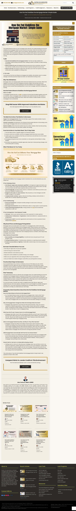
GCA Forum (60, 493)
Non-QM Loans (61, 477)
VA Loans (59, 472)
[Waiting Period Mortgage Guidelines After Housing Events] (55, 109)
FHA (33, 207)
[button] (73, 185)
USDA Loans (60, 473)
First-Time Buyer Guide (43, 491)
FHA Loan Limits (42, 478)
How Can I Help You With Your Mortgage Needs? (62, 55)
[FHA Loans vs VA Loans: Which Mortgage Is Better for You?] (55, 100)
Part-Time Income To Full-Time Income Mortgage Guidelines (41, 415)
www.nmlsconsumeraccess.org (55, 507)
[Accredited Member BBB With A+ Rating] (64, 167)
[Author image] (5, 418)
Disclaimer (52, 504)
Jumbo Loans (60, 480)
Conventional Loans (62, 475)
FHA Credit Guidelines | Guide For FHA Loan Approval (9, 441)
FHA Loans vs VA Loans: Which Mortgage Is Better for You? (28, 486)
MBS (20, 94)
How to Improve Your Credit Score (46, 489)
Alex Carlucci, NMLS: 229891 (25, 382)
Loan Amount (56, 49)
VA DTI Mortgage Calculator (44, 475)
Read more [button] (57, 190)
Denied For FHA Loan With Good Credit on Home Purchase (9, 415)
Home (5, 8)
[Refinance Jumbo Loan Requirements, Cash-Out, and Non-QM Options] (55, 104)
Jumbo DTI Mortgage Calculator (45, 477)
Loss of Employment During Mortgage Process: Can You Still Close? (66, 92)
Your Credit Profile (68, 45)
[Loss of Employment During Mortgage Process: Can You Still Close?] (55, 91)
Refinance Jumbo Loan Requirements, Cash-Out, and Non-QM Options (65, 105)
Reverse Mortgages (62, 482)
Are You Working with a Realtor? (68, 50)
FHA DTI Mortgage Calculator (45, 473)
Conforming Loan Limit (43, 480)
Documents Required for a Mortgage (46, 487)
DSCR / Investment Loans (63, 478)
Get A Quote (25, 111)
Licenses (56, 504)
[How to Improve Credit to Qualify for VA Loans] (55, 96)
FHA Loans (60, 470)
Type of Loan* (67, 41)
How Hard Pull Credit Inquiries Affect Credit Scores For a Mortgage (40, 441)
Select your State (57, 41)
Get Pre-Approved (42, 470)
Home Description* (58, 45)
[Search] (73, 23)
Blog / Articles (42, 492)
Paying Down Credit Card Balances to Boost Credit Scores (25, 415)
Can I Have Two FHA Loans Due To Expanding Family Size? (25, 441)
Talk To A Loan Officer (66, 8)
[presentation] (9, 408)
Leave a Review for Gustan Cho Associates (45, 495)
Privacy (59, 504)
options (14, 220)
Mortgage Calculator (64, 28)
